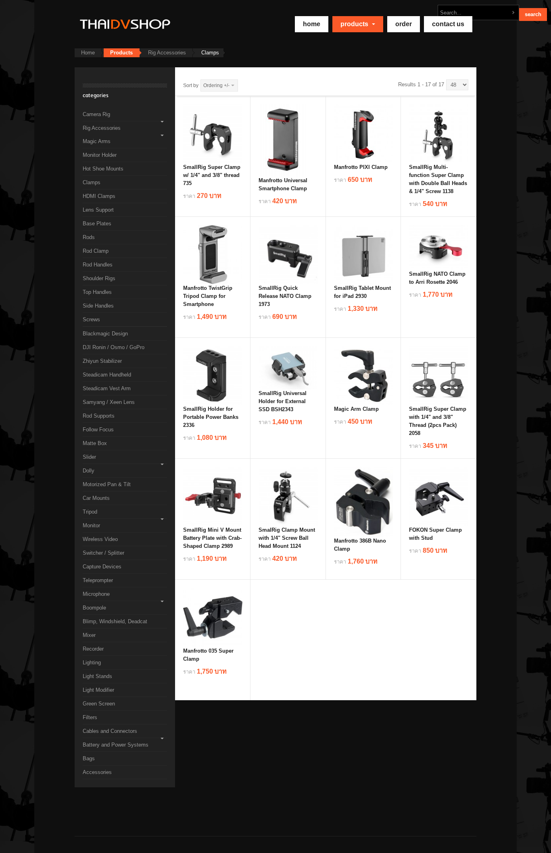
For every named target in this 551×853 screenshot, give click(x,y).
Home (88, 53)
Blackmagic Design (105, 334)
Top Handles (97, 292)
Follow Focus (98, 429)
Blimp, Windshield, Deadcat (115, 621)
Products (355, 24)
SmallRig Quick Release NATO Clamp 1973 (285, 296)
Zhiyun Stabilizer (102, 361)
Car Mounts (96, 498)
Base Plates (97, 224)
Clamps (91, 182)
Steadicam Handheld (107, 375)
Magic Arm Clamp (356, 409)
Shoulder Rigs (99, 278)
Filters (90, 717)
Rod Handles (98, 265)
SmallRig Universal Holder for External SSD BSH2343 (283, 401)
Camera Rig (96, 114)
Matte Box (95, 443)
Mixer (89, 635)
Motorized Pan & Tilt (107, 484)
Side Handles (98, 306)
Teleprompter (98, 580)
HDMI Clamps (99, 196)
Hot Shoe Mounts (103, 169)
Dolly (88, 471)
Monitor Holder (100, 155)
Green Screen (99, 704)
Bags (89, 758)
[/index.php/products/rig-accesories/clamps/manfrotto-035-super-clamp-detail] (212, 617)
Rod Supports (99, 416)
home (311, 24)
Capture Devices (102, 567)
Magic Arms (97, 141)
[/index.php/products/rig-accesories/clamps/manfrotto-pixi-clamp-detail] (363, 133)
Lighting (92, 663)
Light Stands (97, 676)
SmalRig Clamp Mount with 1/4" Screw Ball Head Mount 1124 (287, 538)
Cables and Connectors (110, 731)
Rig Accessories (167, 53)
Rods (89, 237)
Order (403, 24)
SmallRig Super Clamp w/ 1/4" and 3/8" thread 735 (211, 175)
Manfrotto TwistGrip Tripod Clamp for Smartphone (207, 296)
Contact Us (448, 24)
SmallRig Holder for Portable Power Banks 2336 (210, 417)
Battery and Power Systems (115, 745)
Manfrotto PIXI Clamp (361, 167)
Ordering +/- (216, 85)
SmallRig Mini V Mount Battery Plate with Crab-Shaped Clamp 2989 (212, 538)
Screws (91, 319)
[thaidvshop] (123, 24)
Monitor (91, 525)
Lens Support (98, 210)
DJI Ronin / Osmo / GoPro (113, 347)
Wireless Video (100, 539)
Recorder (93, 649)
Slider (89, 457)
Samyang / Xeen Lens (109, 402)
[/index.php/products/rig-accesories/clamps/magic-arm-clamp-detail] (363, 375)
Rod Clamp (96, 251)
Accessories (97, 772)
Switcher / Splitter (103, 553)
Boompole (94, 608)
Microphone (96, 594)
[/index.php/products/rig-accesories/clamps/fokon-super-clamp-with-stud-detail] (438, 496)
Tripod (90, 512)
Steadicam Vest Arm (107, 388)
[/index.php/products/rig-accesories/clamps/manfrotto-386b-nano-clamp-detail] (363, 501)
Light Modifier (98, 690)
